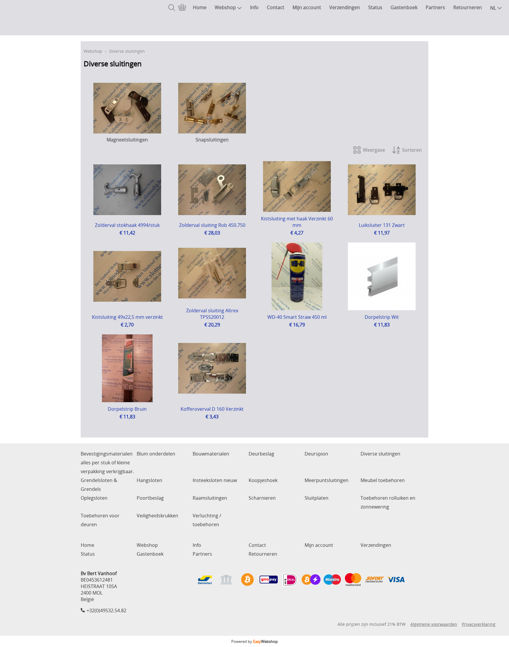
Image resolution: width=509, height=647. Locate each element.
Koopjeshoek (263, 480)
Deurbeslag (261, 453)
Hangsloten (149, 480)
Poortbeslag (150, 498)
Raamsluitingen (210, 498)
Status (375, 7)
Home (199, 7)
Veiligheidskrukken (157, 515)
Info (254, 7)
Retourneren (467, 7)
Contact (275, 7)
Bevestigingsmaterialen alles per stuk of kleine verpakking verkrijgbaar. (107, 462)
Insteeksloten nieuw (215, 480)
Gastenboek (404, 7)
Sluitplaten (316, 498)
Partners (435, 7)
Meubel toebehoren (383, 480)
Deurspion (316, 453)
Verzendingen (344, 7)
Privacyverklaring (478, 624)
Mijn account (306, 7)
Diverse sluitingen (380, 453)
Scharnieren (262, 498)
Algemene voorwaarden (433, 624)
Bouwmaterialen (211, 453)
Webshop (225, 7)
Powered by (254, 641)
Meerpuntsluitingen (326, 480)
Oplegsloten (94, 498)
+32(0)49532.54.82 (106, 610)
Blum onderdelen (156, 453)
